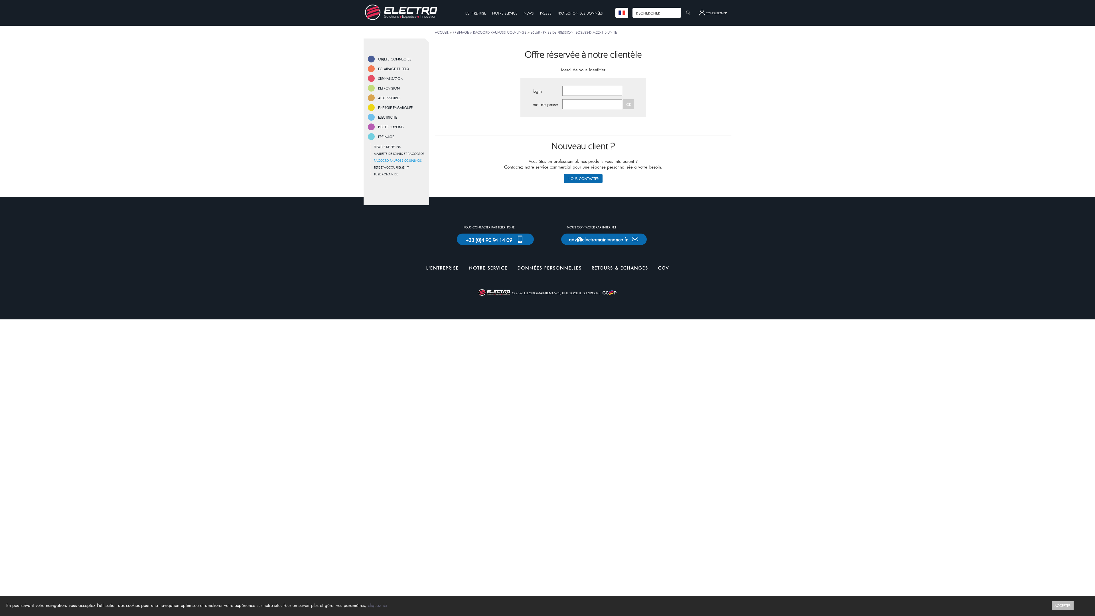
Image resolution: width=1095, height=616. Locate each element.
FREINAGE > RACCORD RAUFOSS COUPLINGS (489, 32)
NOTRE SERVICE (504, 13)
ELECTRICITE (387, 117)
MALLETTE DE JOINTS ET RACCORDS (399, 153)
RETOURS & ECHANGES (620, 268)
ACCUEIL (442, 32)
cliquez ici (377, 605)
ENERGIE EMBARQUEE (395, 107)
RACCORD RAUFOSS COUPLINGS (398, 160)
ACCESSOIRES (389, 98)
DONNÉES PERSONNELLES (550, 268)
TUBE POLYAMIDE (386, 174)
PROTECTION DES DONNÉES (580, 13)
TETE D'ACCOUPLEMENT (391, 167)
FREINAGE (386, 136)
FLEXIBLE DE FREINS (387, 147)
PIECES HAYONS (391, 127)
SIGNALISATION (390, 78)
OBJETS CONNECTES (394, 59)
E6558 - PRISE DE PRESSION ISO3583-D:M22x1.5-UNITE (574, 32)
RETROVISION (389, 88)
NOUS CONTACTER (583, 178)
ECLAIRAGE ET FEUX (393, 68)
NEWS (529, 13)
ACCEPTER (1063, 605)
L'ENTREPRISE (475, 13)
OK (628, 104)
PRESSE (545, 13)
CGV (663, 268)
